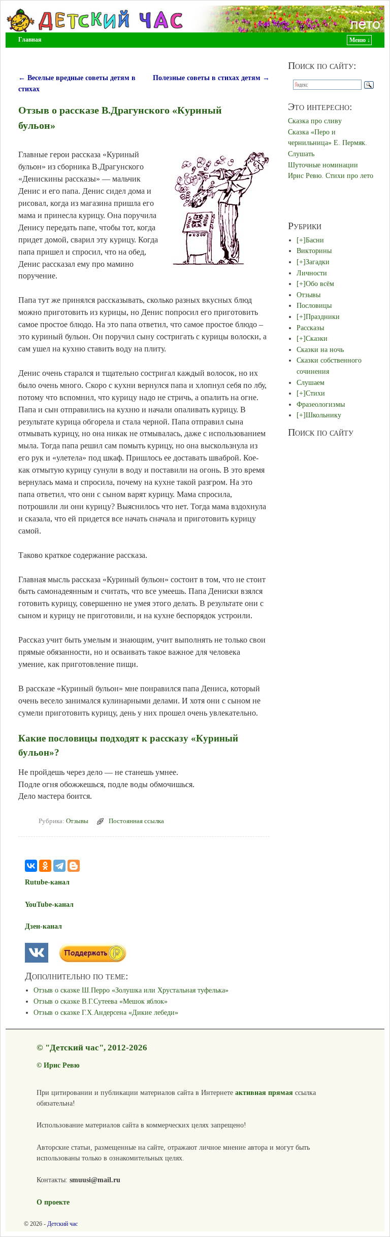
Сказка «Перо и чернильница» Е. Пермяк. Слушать (327, 143)
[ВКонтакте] (31, 866)
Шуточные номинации (323, 165)
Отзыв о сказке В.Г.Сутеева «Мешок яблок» (101, 1001)
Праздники (323, 316)
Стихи (315, 393)
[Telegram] (59, 866)
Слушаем (310, 382)
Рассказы (310, 328)
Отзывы (77, 821)
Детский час (62, 1223)
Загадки (318, 262)
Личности (312, 273)
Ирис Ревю (62, 1065)
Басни (315, 240)
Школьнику (323, 415)
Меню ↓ (359, 40)
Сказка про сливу (315, 121)
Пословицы (314, 305)
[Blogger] (74, 866)
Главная (30, 39)
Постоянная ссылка (136, 821)
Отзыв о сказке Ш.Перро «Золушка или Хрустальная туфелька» (131, 990)
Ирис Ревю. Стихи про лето (330, 175)
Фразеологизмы (321, 404)
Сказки (317, 338)
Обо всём (320, 283)
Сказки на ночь (320, 349)
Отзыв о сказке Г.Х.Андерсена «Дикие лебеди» (106, 1012)
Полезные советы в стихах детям (211, 78)
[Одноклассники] (45, 866)
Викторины (314, 250)
